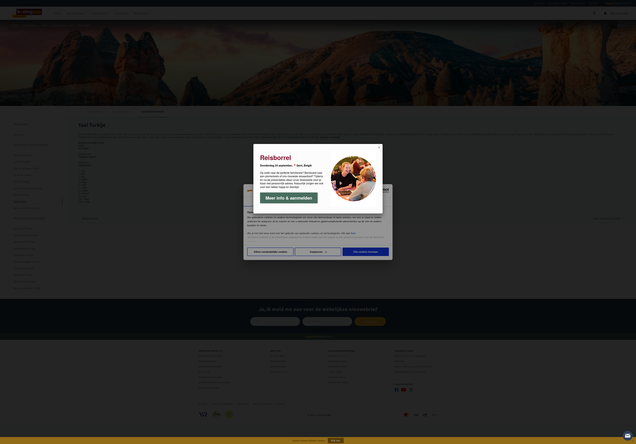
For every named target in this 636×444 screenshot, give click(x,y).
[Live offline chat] (628, 436)
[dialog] (318, 178)
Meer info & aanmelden (288, 198)
